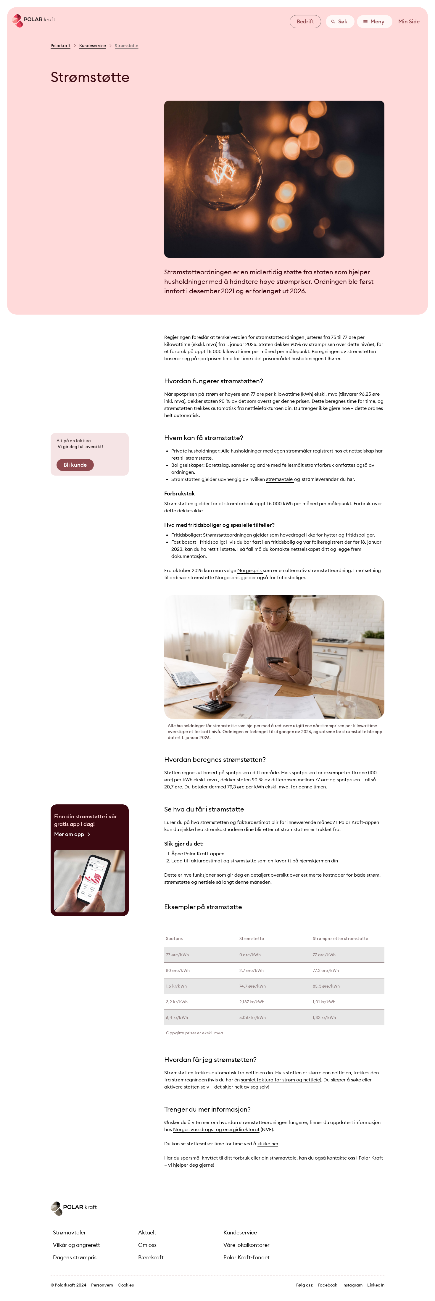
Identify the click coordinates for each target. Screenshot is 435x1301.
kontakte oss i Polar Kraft (355, 1158)
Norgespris (250, 570)
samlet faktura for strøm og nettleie (280, 1080)
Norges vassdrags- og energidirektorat (216, 1129)
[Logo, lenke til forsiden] (31, 26)
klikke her (267, 1144)
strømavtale (280, 479)
